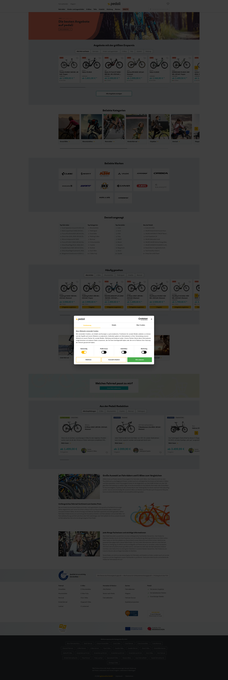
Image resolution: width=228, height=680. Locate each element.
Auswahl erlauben (114, 359)
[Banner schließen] (151, 319)
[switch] (104, 352)
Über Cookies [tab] (140, 325)
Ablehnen (88, 359)
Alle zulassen (139, 359)
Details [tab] (114, 325)
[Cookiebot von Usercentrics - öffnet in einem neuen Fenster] (140, 319)
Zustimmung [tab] (87, 325)
